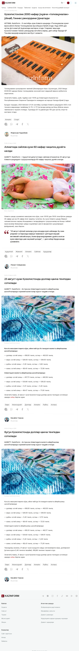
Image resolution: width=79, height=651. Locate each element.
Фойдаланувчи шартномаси (50, 607)
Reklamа (4, 641)
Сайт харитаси (6, 634)
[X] (27, 124)
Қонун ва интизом (44, 8)
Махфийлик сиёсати (48, 611)
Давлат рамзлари (47, 615)
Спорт (16, 120)
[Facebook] (22, 124)
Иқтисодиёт (17, 405)
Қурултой (9, 252)
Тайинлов (27, 8)
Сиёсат (4, 611)
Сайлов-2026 (11, 8)
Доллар (28, 405)
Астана (53, 405)
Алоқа (3, 637)
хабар (12, 397)
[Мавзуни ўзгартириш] (69, 2)
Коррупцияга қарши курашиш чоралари (54, 618)
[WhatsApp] (11, 124)
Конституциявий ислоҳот (60, 8)
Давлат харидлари (47, 622)
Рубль (45, 405)
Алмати (8, 120)
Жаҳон (3, 622)
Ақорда (20, 8)
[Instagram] (5, 124)
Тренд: (3, 7)
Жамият (19, 252)
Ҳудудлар (47, 252)
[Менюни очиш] (75, 2)
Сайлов (37, 252)
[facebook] (57, 596)
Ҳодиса (34, 8)
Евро (7, 405)
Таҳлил (3, 615)
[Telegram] (16, 124)
